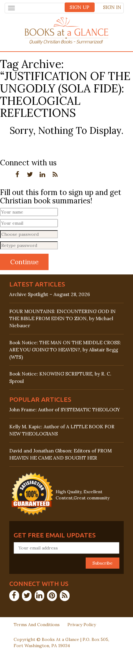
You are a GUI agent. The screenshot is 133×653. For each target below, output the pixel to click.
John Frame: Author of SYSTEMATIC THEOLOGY (64, 410)
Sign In (112, 7)
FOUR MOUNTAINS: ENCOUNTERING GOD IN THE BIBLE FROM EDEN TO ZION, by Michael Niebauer (62, 318)
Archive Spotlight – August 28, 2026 (49, 294)
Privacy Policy (81, 624)
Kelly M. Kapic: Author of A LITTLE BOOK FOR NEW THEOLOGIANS (61, 430)
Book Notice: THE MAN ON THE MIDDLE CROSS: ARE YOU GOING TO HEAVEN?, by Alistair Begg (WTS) (65, 350)
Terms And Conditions (37, 624)
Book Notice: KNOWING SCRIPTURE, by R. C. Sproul (60, 377)
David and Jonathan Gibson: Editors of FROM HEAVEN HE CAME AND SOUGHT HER (60, 454)
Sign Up (79, 7)
